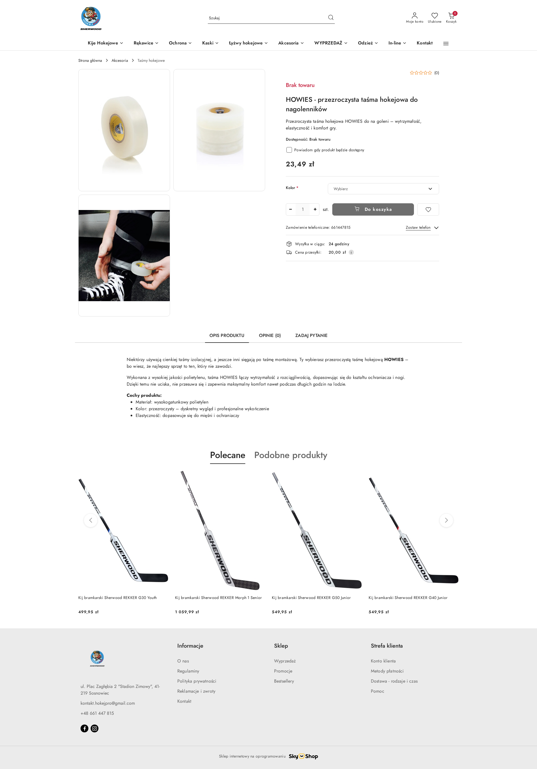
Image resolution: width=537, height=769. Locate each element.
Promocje (283, 671)
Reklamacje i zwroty (196, 691)
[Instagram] (94, 728)
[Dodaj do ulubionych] (428, 209)
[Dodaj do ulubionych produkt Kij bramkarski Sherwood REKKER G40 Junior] (355, 477)
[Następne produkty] (446, 520)
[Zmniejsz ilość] (290, 209)
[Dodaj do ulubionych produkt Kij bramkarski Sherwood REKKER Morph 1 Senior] (162, 477)
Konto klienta (383, 661)
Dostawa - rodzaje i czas (394, 681)
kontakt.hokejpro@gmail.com (108, 703)
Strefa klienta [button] (387, 646)
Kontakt (184, 701)
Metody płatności (387, 671)
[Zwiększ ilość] (315, 209)
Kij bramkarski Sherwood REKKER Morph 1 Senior (121, 597)
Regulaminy (188, 671)
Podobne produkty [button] (290, 455)
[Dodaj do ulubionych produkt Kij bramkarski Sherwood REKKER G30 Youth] (452, 477)
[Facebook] (84, 728)
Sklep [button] (281, 646)
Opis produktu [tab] (226, 335)
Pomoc (377, 691)
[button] (446, 43)
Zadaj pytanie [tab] (311, 335)
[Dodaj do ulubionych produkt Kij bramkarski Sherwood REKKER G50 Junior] (259, 477)
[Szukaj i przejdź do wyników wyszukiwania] (331, 18)
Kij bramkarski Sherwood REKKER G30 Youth (408, 597)
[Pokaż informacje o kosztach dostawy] (351, 252)
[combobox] (383, 188)
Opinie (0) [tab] (270, 335)
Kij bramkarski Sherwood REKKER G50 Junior (214, 597)
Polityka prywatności (196, 681)
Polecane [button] (227, 455)
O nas (183, 661)
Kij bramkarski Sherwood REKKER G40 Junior (311, 597)
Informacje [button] (190, 646)
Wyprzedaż (285, 661)
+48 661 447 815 (97, 713)
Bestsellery (284, 681)
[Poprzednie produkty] (91, 520)
